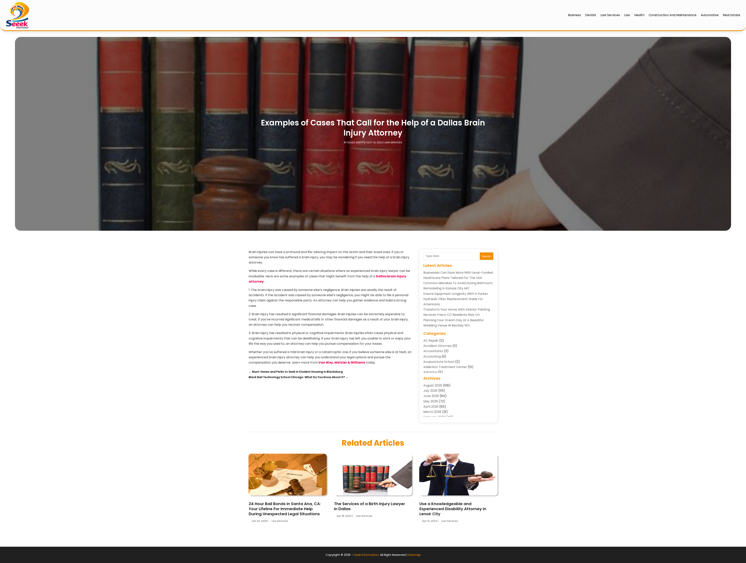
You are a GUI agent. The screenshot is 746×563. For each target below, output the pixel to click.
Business (574, 15)
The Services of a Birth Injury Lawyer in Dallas (369, 506)
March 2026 (432, 412)
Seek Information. (366, 555)
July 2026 (430, 390)
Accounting (432, 356)
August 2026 (432, 385)
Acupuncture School (438, 361)
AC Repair (430, 340)
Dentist (590, 15)
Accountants (433, 351)
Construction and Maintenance (672, 15)
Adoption (430, 372)
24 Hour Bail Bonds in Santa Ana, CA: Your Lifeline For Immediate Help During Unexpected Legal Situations (285, 509)
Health (639, 15)
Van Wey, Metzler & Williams (341, 362)
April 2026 (430, 406)
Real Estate (731, 15)
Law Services (610, 15)
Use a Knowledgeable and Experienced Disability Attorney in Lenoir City (452, 509)
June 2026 (431, 396)
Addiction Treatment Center (445, 367)
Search (486, 256)
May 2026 (430, 401)
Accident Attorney (437, 346)
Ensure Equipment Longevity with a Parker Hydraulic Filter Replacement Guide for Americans (455, 299)
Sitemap (414, 555)
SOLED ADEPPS (356, 142)
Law (627, 15)
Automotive (710, 15)
